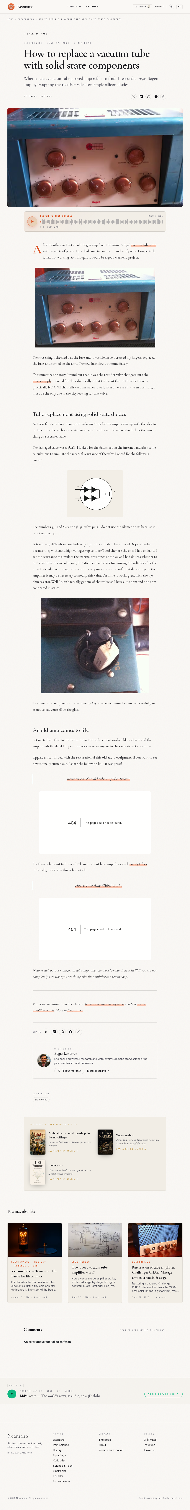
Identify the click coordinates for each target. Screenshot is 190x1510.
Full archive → (61, 1481)
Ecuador (58, 1476)
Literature (59, 1439)
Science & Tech (63, 1465)
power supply (42, 381)
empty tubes (138, 864)
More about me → (98, 1070)
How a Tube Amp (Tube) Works (98, 885)
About (159, 6)
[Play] (32, 221)
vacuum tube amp (143, 245)
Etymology (59, 1455)
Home (10, 19)
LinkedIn (149, 1450)
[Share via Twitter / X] (134, 97)
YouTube (149, 1444)
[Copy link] (163, 97)
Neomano (17, 1436)
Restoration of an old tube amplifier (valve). (98, 779)
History (57, 1450)
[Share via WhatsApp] (148, 97)
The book (105, 1439)
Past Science (61, 1444)
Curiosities (59, 1460)
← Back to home (36, 33)
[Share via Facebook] (156, 97)
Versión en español (110, 1450)
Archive (92, 6)
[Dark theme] (171, 6)
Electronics (26, 19)
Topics (72, 6)
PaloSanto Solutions (170, 1498)
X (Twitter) (150, 1439)
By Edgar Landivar (38, 96)
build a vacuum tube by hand (104, 1004)
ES (179, 6)
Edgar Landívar (65, 1053)
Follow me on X (71, 1070)
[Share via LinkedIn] (141, 97)
